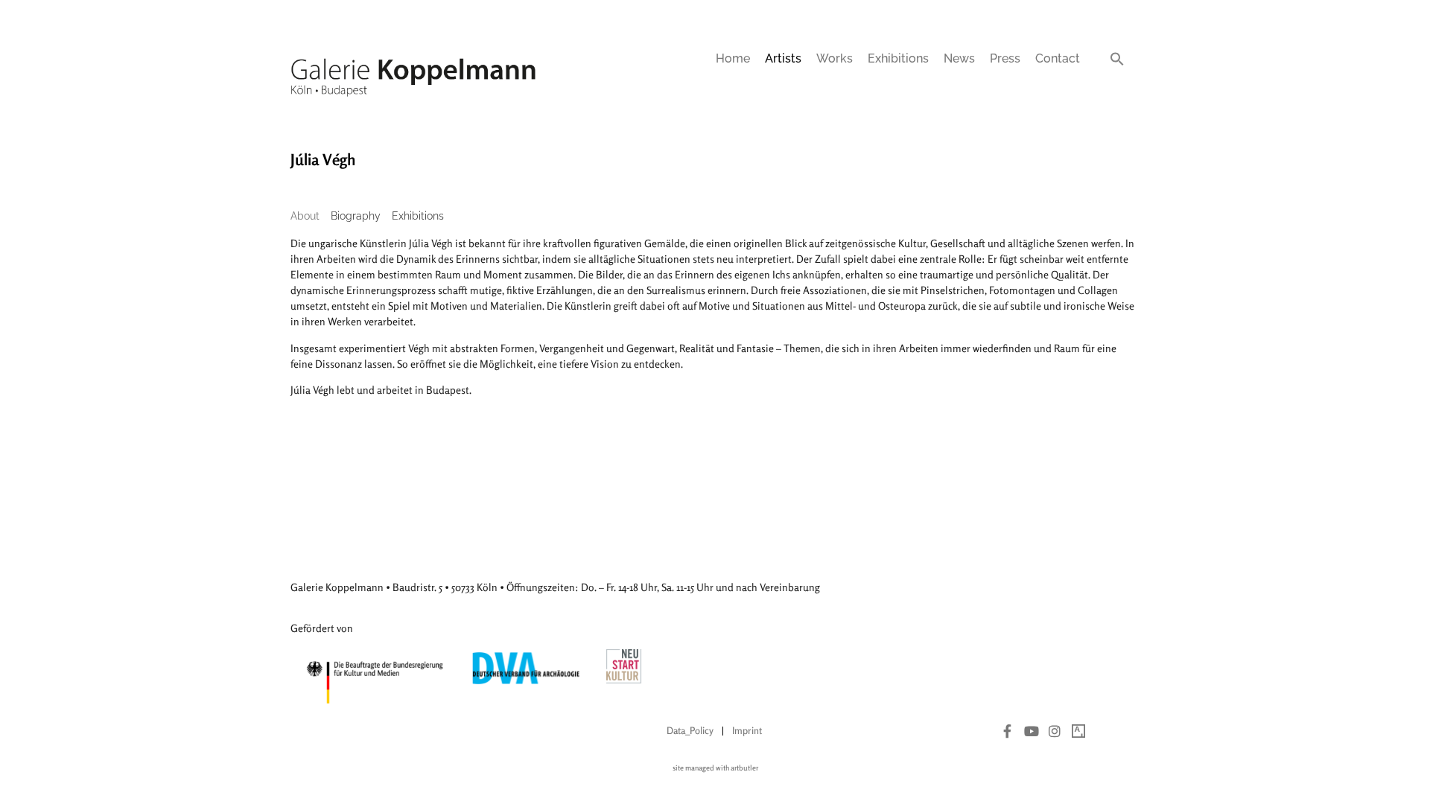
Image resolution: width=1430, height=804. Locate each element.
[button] (1117, 59)
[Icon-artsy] (1078, 731)
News (959, 58)
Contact (1057, 58)
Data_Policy (690, 730)
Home (733, 58)
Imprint (747, 730)
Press (1005, 58)
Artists (783, 58)
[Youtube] (1031, 731)
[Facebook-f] (1008, 731)
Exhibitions (898, 58)
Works (834, 58)
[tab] (305, 216)
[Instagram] (1054, 731)
